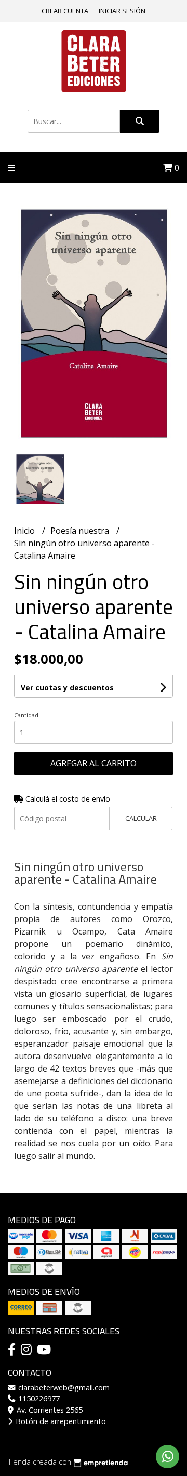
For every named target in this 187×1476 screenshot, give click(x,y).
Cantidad (26, 715)
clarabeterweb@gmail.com (63, 1387)
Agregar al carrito (93, 763)
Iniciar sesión (122, 11)
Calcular (141, 818)
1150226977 (38, 1398)
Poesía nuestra (80, 530)
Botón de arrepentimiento (60, 1421)
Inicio (25, 530)
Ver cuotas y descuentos (67, 688)
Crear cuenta (65, 11)
